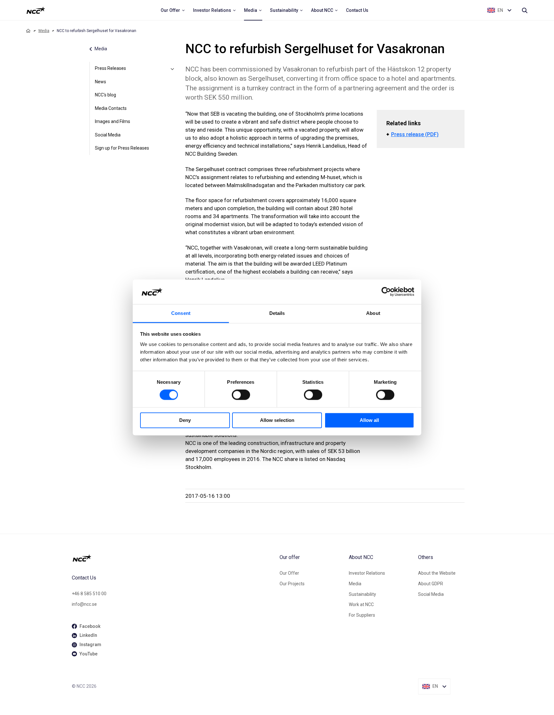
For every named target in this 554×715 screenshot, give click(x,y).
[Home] (28, 30)
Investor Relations (367, 573)
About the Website (437, 573)
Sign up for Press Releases (122, 148)
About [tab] (373, 313)
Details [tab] (277, 313)
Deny (185, 420)
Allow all (369, 420)
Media (43, 31)
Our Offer (289, 573)
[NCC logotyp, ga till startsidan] (36, 10)
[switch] (241, 395)
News (100, 81)
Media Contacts (111, 108)
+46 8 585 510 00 (89, 593)
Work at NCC (361, 604)
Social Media (108, 134)
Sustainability (362, 594)
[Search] (524, 10)
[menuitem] (173, 10)
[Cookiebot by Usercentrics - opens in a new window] (386, 292)
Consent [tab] (180, 313)
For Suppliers (362, 615)
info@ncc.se (84, 604)
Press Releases (110, 68)
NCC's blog (105, 94)
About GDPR (430, 583)
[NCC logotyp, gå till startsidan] (173, 558)
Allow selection (277, 420)
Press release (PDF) (415, 134)
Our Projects (292, 583)
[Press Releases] (172, 68)
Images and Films (112, 121)
